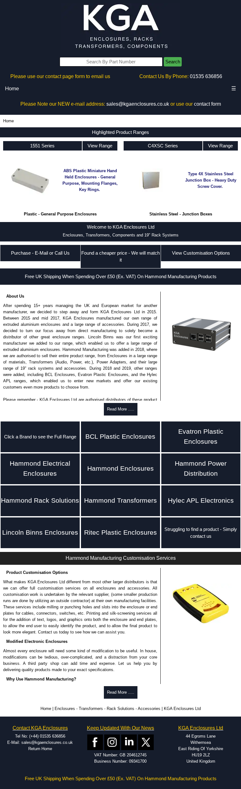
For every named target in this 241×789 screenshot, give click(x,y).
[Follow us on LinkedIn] (129, 742)
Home (12, 89)
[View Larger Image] (200, 603)
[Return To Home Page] (120, 26)
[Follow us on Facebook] (95, 742)
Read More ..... (120, 409)
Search (172, 61)
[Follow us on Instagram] (112, 742)
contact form (207, 104)
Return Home (40, 748)
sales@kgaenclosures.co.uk (137, 104)
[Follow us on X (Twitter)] (146, 742)
